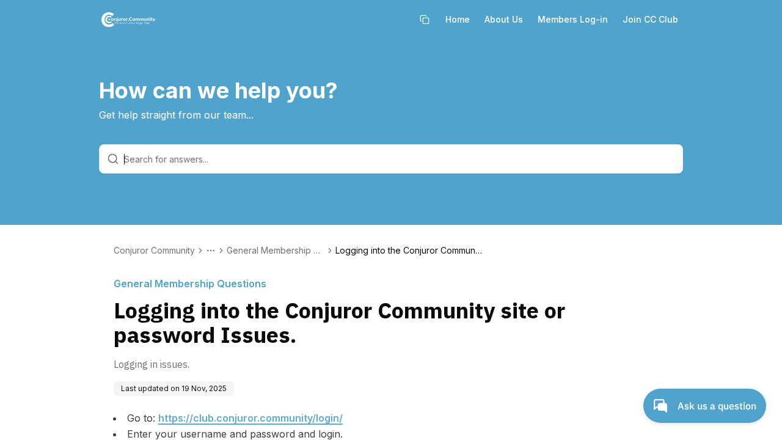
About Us (503, 19)
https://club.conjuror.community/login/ (250, 418)
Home (457, 19)
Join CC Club (650, 19)
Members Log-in (573, 19)
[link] (408, 250)
